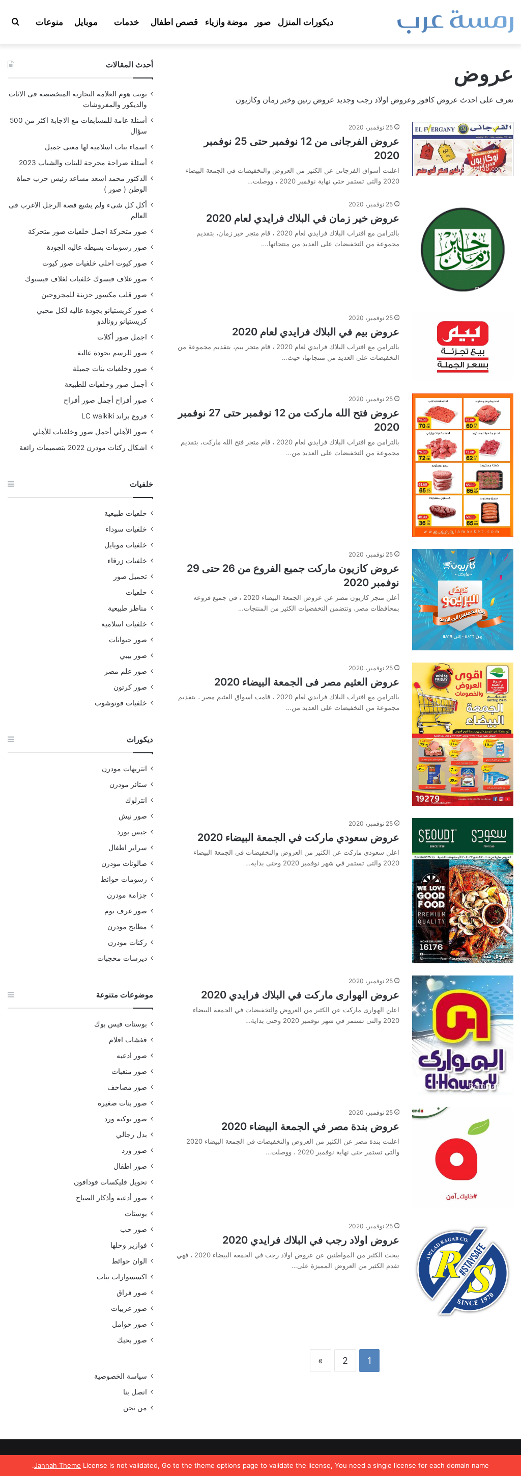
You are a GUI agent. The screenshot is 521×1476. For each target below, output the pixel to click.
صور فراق (132, 1292)
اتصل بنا (135, 1392)
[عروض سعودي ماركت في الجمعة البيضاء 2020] (462, 890)
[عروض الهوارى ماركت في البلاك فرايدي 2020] (462, 1035)
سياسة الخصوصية (120, 1376)
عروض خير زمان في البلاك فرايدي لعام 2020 (302, 218)
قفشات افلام (128, 1040)
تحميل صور (130, 576)
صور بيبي (133, 655)
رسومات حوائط (123, 879)
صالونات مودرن (124, 863)
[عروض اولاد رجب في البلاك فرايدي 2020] (462, 1271)
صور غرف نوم (125, 911)
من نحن (135, 1408)
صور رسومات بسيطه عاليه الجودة (97, 247)
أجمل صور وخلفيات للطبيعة (106, 384)
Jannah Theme (57, 1465)
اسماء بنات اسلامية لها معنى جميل (96, 147)
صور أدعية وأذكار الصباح (111, 1198)
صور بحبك (132, 1340)
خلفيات (136, 592)
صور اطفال (130, 1166)
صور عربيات (129, 1308)
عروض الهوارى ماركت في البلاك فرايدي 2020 (300, 995)
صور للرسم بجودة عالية (112, 353)
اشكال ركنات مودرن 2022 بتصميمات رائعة (83, 447)
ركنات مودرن (127, 942)
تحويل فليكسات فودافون (110, 1182)
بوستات (136, 1213)
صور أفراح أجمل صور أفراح (105, 400)
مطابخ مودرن (127, 926)
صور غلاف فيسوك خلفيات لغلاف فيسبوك (86, 279)
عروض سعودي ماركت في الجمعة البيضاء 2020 (298, 837)
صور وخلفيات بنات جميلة (110, 368)
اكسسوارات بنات (122, 1277)
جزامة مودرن (127, 895)
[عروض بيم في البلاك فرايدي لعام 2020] (462, 346)
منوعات (49, 22)
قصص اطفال (174, 22)
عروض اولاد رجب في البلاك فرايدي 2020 (310, 1240)
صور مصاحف (127, 1087)
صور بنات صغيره (122, 1103)
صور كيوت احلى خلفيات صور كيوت (94, 263)
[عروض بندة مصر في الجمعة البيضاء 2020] (462, 1157)
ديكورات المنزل (306, 22)
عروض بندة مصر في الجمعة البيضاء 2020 (310, 1126)
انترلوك (136, 800)
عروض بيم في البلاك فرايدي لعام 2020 (315, 332)
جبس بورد (132, 832)
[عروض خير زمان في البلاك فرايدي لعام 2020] (462, 249)
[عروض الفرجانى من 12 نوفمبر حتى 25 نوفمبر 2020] (462, 149)
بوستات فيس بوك (120, 1024)
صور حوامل (129, 1324)
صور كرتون (130, 687)
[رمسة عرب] (455, 22)
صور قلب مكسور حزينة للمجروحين (94, 295)
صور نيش (133, 816)
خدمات (126, 22)
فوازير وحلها (128, 1245)
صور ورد (134, 1150)
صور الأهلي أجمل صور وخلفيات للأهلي (90, 432)
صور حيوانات (128, 640)
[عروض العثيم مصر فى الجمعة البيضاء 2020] (462, 734)
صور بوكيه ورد (125, 1119)
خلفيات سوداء (126, 529)
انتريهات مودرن (124, 769)
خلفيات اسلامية (124, 624)
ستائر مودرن (128, 784)
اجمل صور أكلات (122, 337)
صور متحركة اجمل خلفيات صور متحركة (87, 231)
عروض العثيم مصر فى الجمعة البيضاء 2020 (306, 682)
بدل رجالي (131, 1134)
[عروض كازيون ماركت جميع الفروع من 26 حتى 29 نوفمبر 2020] (462, 599)
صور (263, 22)
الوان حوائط (129, 1261)
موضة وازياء (226, 22)
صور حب (133, 1229)
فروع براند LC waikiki (114, 416)
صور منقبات (129, 1071)
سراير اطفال (127, 848)
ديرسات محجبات (122, 958)
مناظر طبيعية (127, 608)
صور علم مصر (125, 671)
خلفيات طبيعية (125, 513)
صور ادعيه (132, 1055)
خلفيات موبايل (125, 545)
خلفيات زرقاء (127, 561)
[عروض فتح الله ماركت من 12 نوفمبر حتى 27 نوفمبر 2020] (462, 465)
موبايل (86, 22)
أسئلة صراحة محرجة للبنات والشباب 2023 (83, 163)
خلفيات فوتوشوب (121, 703)
